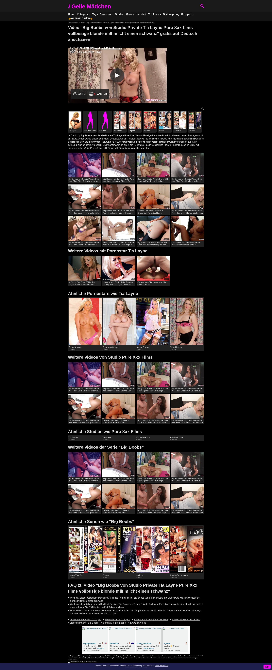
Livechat (141, 14)
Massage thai (142, 148)
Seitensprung (171, 14)
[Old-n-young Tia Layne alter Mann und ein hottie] (153, 268)
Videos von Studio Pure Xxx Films (151, 619)
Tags (95, 14)
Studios (119, 14)
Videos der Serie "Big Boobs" (84, 623)
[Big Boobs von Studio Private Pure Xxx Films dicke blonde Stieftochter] (187, 196)
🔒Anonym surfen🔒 (80, 18)
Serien (130, 14)
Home (71, 14)
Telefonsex (154, 14)
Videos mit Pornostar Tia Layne (85, 619)
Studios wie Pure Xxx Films (186, 619)
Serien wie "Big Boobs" (115, 623)
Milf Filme (109, 148)
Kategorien (83, 14)
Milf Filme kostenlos (125, 148)
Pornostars (106, 14)
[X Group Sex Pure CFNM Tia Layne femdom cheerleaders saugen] (84, 268)
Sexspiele (187, 14)
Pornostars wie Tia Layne (117, 619)
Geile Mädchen (91, 6)
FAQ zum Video (138, 623)
